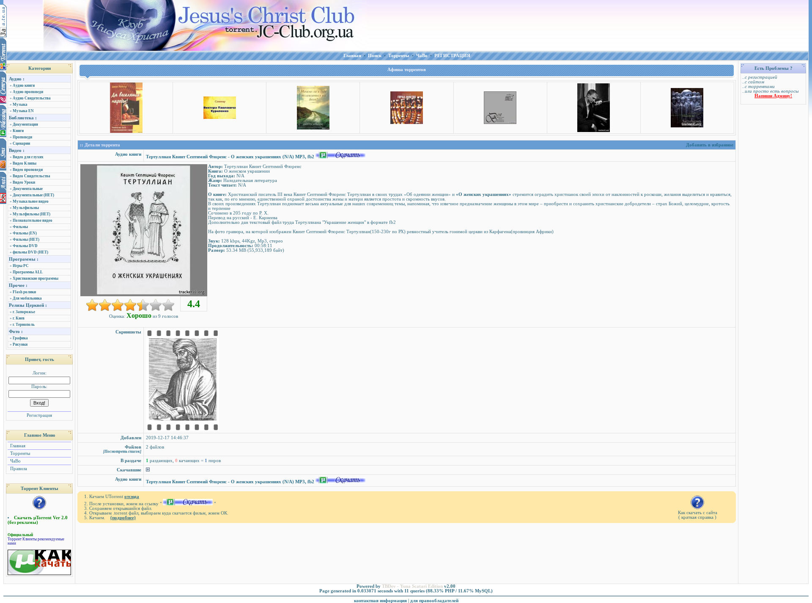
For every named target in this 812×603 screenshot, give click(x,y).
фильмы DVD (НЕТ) (30, 252)
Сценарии (21, 143)
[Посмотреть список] (122, 451)
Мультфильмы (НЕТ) (31, 214)
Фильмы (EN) (25, 233)
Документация (25, 124)
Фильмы (20, 227)
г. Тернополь (24, 324)
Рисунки (20, 344)
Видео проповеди (28, 170)
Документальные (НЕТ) (33, 195)
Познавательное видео (32, 220)
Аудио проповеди (28, 92)
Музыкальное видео (31, 201)
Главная (17, 445)
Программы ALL (28, 272)
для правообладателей (434, 600)
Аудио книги (24, 85)
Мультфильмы (26, 208)
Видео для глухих (28, 157)
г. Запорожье (24, 312)
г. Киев (19, 318)
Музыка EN (23, 111)
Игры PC (21, 266)
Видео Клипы (24, 163)
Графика (20, 338)
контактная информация (380, 600)
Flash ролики (24, 292)
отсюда (131, 496)
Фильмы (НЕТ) (26, 239)
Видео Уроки (24, 182)
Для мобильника (27, 298)
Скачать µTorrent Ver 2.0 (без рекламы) (38, 520)
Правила (18, 468)
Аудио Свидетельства (32, 98)
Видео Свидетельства (31, 176)
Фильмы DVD (25, 246)
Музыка (20, 104)
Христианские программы (35, 278)
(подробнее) (123, 517)
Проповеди (22, 137)
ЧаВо (15, 461)
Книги (18, 131)
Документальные (28, 189)
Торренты (19, 453)
